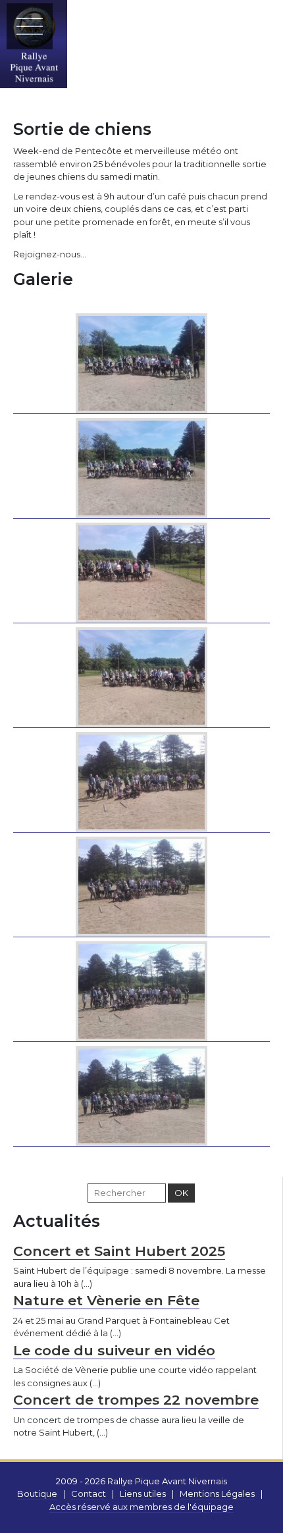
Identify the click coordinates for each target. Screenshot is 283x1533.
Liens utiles (143, 1493)
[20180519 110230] (141, 361)
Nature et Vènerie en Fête (106, 1300)
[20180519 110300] (141, 675)
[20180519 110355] (141, 1094)
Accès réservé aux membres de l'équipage (141, 1506)
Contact (88, 1493)
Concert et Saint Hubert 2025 (119, 1251)
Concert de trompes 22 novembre (136, 1399)
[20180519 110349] (141, 885)
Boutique (37, 1493)
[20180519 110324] (141, 780)
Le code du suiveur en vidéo (114, 1350)
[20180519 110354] (141, 989)
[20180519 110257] (141, 571)
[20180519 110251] (141, 466)
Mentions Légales (217, 1493)
